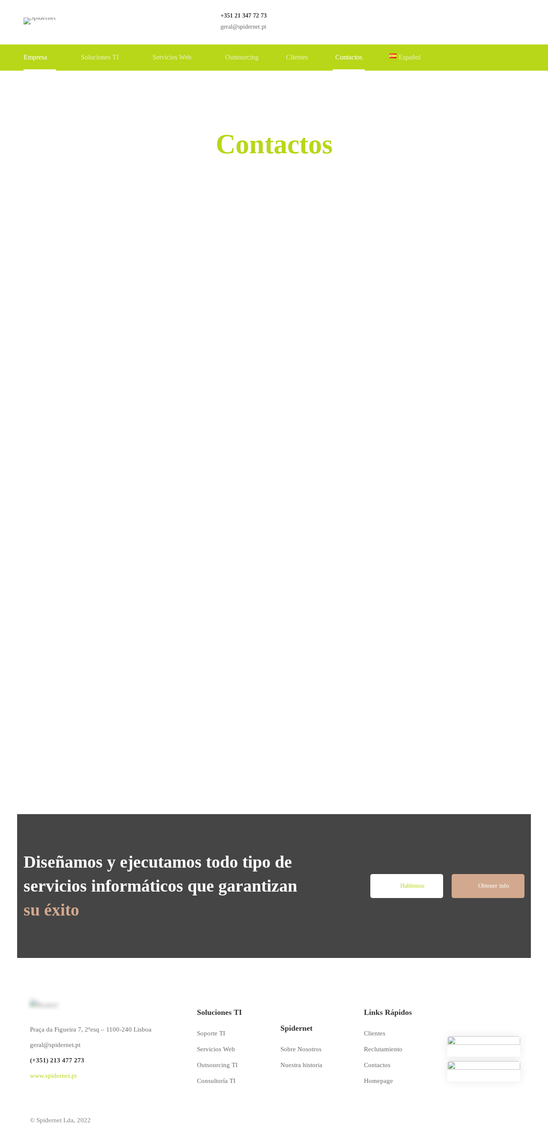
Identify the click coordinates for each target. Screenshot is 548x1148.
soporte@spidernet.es (394, 743)
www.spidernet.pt (53, 1075)
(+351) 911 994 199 (222, 756)
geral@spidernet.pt (49, 743)
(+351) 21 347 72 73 (52, 756)
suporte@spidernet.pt (223, 743)
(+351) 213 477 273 (57, 1060)
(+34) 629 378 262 (391, 756)
